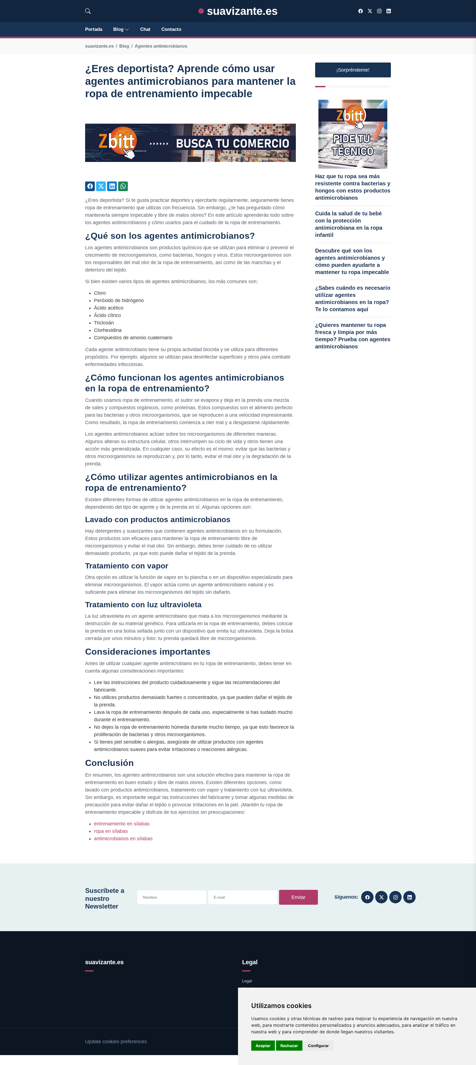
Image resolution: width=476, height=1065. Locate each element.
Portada (93, 29)
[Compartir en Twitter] (101, 186)
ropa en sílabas (111, 831)
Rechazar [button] (289, 1045)
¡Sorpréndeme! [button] (352, 70)
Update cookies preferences (116, 1041)
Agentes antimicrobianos (161, 46)
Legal (247, 981)
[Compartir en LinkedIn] (112, 186)
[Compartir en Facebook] (90, 186)
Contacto (171, 29)
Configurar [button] (318, 1045)
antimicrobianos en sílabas (123, 838)
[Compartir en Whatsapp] (123, 186)
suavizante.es (241, 11)
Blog (118, 29)
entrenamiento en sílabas (122, 823)
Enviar (298, 897)
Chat (145, 29)
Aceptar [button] (263, 1045)
